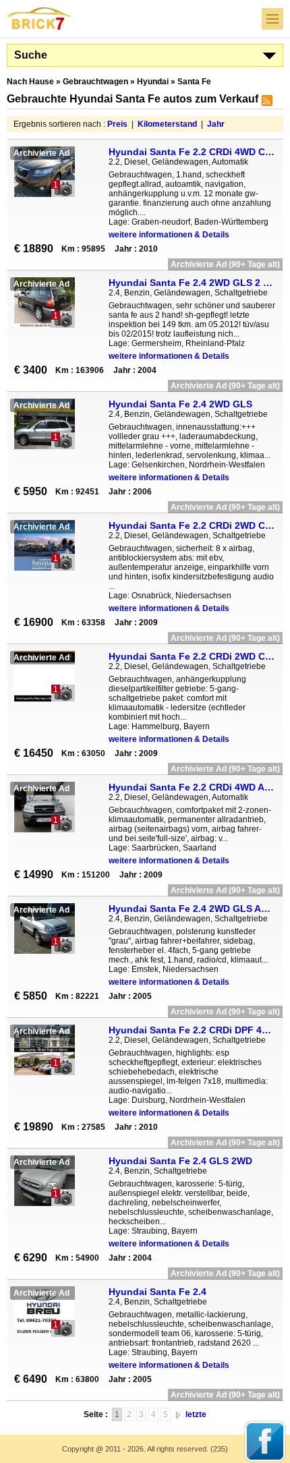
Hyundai (153, 81)
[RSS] (265, 103)
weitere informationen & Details (169, 234)
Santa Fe (194, 81)
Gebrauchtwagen (95, 81)
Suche (30, 55)
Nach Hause (30, 81)
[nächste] (178, 1414)
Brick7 (40, 18)
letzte (195, 1414)
